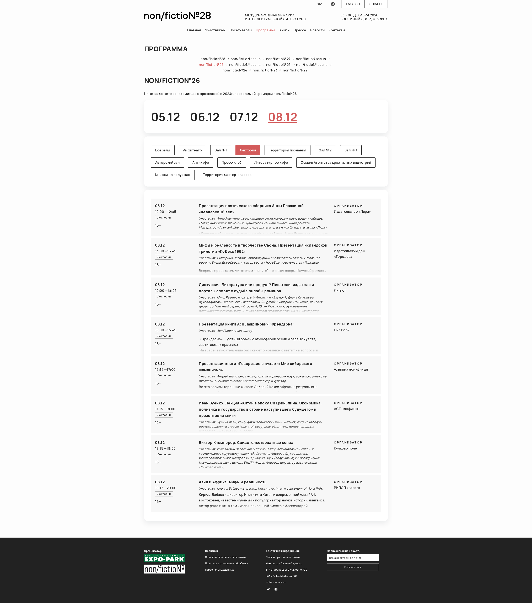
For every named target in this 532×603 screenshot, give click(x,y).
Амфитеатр (192, 150)
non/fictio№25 (278, 64)
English (353, 4)
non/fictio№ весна (245, 64)
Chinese (376, 4)
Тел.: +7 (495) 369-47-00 (281, 576)
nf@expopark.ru (276, 582)
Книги (284, 30)
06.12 (204, 117)
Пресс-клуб (231, 162)
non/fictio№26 (211, 64)
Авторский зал (167, 162)
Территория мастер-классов (227, 174)
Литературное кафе (271, 162)
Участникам (215, 30)
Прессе (300, 30)
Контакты (337, 30)
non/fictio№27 (278, 58)
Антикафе (200, 162)
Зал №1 (221, 150)
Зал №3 (351, 150)
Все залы (162, 150)
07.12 (244, 117)
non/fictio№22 (295, 70)
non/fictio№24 (235, 70)
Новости (317, 30)
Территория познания (287, 150)
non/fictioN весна (246, 58)
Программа (265, 30)
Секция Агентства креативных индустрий (336, 162)
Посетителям (240, 30)
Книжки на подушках (172, 174)
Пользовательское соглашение (225, 557)
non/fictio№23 (265, 70)
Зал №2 (325, 150)
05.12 (165, 117)
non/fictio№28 (213, 58)
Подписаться (353, 567)
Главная (194, 30)
